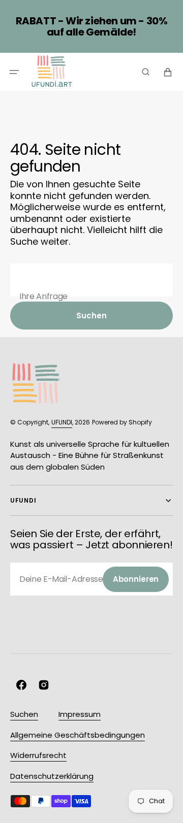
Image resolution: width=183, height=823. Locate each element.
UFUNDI (61, 422)
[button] (14, 72)
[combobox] (91, 280)
